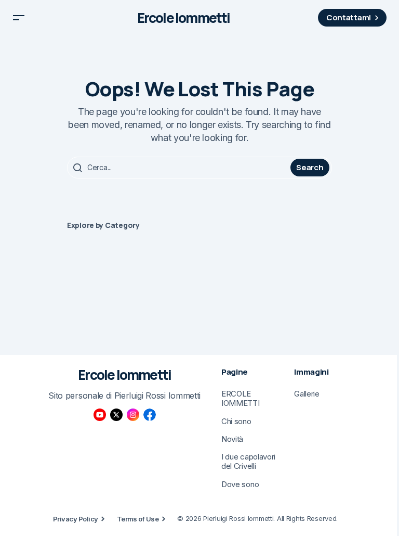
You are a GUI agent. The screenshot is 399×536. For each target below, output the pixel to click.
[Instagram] (133, 414)
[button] (18, 17)
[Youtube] (99, 414)
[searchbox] (180, 167)
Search (309, 167)
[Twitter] (116, 414)
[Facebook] (149, 414)
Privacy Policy (75, 519)
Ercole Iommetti (183, 17)
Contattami (348, 17)
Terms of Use (138, 519)
